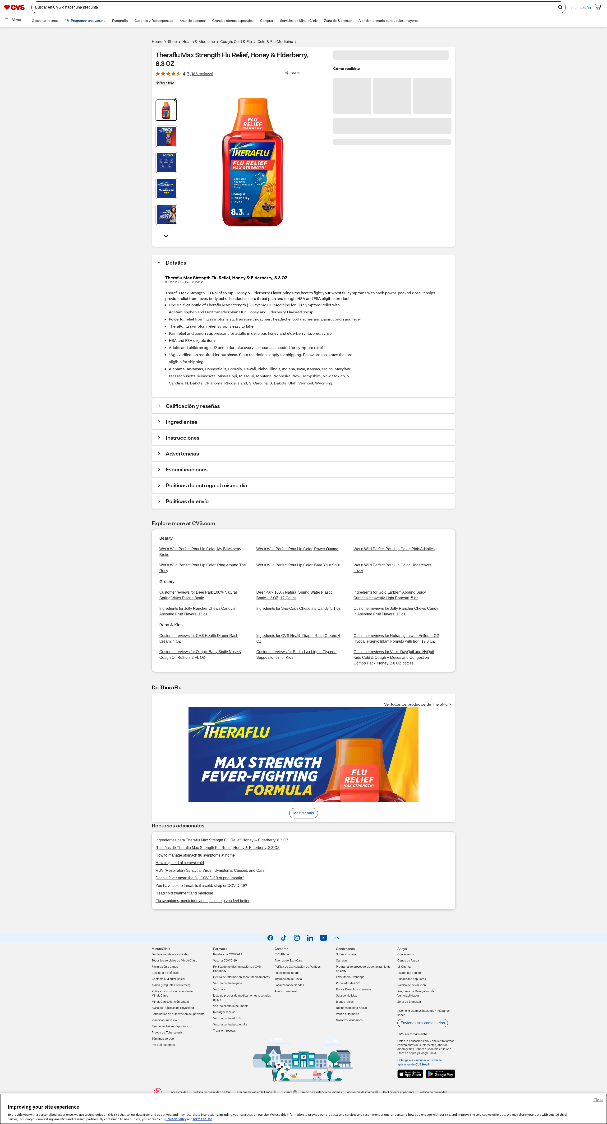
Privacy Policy (176, 1119)
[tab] (166, 110)
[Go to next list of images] (166, 236)
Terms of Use (202, 1119)
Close (598, 1099)
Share (295, 73)
